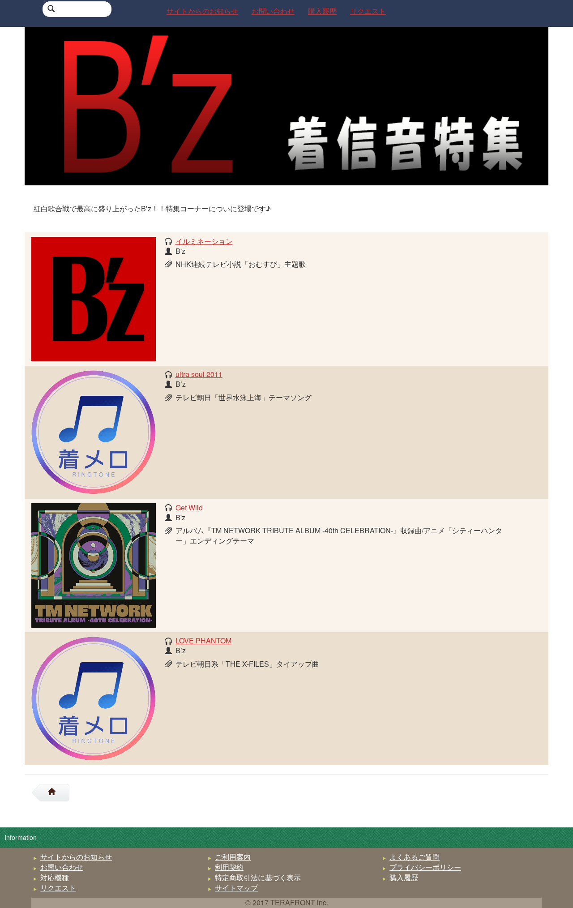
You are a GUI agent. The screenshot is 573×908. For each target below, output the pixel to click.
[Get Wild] (93, 564)
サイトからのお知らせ (76, 857)
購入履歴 (403, 877)
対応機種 (54, 877)
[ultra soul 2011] (93, 431)
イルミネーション (204, 241)
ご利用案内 (233, 857)
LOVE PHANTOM (203, 640)
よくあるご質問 (414, 857)
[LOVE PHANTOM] (93, 697)
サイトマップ (236, 887)
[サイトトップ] (55, 792)
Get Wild (189, 507)
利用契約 (229, 867)
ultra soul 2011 (198, 374)
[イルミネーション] (93, 298)
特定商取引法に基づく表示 (258, 877)
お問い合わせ (61, 867)
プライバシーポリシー (425, 867)
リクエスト (58, 887)
